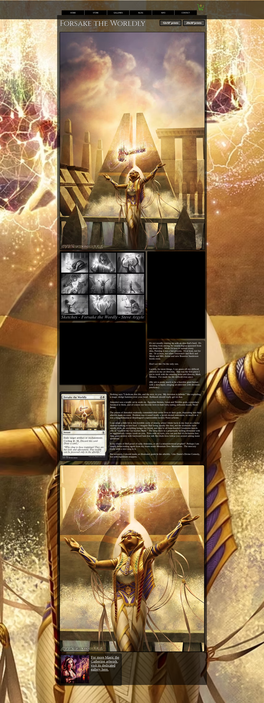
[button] (163, 12)
